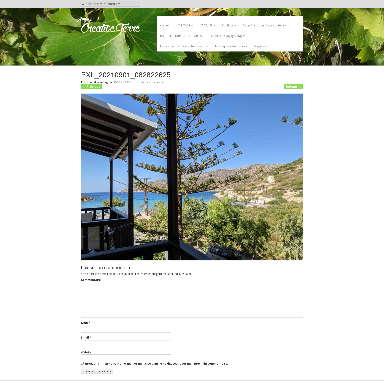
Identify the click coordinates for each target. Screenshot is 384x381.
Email (85, 337)
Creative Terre (110, 29)
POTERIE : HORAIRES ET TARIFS (181, 36)
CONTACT (183, 25)
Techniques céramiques (230, 46)
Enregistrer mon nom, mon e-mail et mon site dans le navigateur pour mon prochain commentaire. (156, 363)
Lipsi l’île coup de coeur (148, 82)
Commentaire (91, 280)
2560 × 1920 (122, 82)
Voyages (259, 46)
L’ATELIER (206, 25)
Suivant (293, 86)
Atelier (84, 19)
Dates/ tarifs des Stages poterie (263, 25)
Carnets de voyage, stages (228, 36)
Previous (91, 86)
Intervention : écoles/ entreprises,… (182, 46)
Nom (84, 323)
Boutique (228, 25)
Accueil (164, 25)
